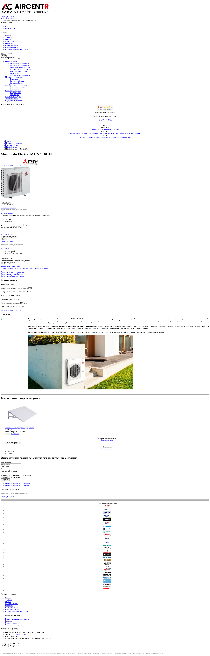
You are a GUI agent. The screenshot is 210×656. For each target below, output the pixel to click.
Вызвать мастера (7, 213)
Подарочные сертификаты (15, 101)
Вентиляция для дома (13, 91)
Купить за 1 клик (7, 241)
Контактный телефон (9, 471)
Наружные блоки (16, 83)
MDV (107, 566)
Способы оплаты (11, 41)
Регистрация (10, 28)
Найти (4, 55)
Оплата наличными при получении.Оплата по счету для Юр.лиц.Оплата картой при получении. (14, 274)
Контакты (9, 43)
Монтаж (8, 39)
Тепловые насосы (11, 99)
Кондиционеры (11, 61)
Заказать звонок (7, 19)
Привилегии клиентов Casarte (16, 49)
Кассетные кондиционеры (19, 71)
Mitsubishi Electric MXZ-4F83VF (17, 485)
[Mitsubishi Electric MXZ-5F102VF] (15, 198)
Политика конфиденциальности (17, 619)
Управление (14, 89)
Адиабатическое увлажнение (16, 85)
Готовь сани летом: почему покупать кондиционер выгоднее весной (105, 137)
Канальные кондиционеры (20, 65)
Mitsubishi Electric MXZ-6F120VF (17, 483)
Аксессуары (14, 73)
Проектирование (11, 45)
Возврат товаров (11, 623)
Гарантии (8, 621)
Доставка (8, 37)
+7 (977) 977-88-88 (105, 120)
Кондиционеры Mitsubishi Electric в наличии (105, 129)
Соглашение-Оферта (13, 625)
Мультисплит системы (13, 77)
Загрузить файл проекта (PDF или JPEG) (16, 475)
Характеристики (7, 165)
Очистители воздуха (13, 97)
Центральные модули (18, 87)
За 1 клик (15, 434)
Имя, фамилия (6, 462)
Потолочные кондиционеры (20, 69)
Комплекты (14, 79)
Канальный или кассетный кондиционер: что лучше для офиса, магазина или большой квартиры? (105, 133)
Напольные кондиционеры (20, 67)
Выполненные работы (13, 47)
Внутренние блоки (17, 81)
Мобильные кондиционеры (20, 75)
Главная (8, 36)
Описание (17, 165)
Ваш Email (5, 467)
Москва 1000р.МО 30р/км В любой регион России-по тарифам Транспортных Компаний (24, 267)
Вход (7, 26)
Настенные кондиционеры (20, 63)
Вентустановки (15, 93)
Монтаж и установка (8, 208)
